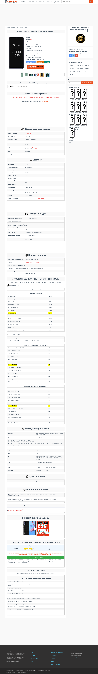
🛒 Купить (32, 67)
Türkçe (33, 670)
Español (22, 670)
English (19, 670)
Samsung (80, 65)
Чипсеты (42, 2)
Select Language (10, 670)
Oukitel (31, 39)
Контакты (33, 655)
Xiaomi (87, 65)
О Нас (32, 652)
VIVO (86, 71)
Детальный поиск (55, 664)
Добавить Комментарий (35, 557)
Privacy (32, 661)
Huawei (72, 68)
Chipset (53, 658)
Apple (71, 65)
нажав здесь (45, 101)
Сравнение (33, 2)
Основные (15, 97)
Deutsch (26, 670)
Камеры (25, 97)
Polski (44, 670)
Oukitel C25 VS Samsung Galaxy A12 (16, 509)
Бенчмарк (56, 97)
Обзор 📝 (47, 62)
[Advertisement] (49, 14)
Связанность (42, 97)
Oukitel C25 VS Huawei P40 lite (15, 510)
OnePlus (72, 71)
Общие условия (34, 658)
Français (30, 670)
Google (87, 68)
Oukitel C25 (28, 133)
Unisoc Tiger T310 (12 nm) (32, 262)
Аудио (47, 97)
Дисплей (21, 97)
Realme (79, 71)
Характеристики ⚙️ (31, 62)
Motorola (80, 68)
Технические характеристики (58, 652)
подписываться (87, 82)
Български (48, 670)
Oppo (71, 74)
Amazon (35, 148)
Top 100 (53, 661)
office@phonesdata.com (79, 657)
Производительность (33, 97)
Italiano (37, 670)
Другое (51, 97)
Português (41, 670)
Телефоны (23, 2)
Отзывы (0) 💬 (40, 62)
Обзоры (50, 2)
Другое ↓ (57, 2)
